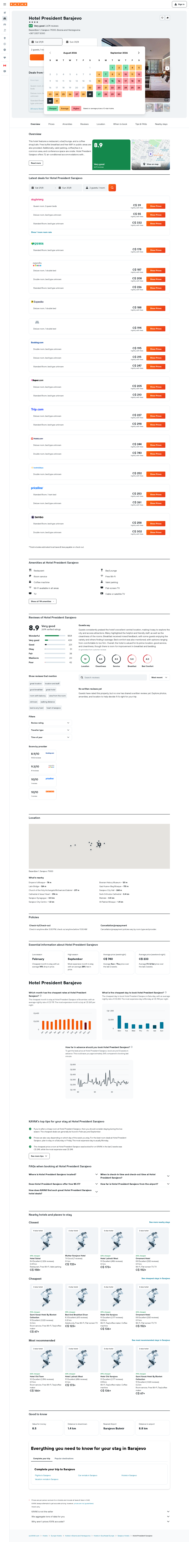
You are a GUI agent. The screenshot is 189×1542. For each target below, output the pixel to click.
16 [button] (50, 87)
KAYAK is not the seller (42, 1511)
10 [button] (57, 81)
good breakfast (36, 689)
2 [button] (50, 74)
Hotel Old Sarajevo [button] (109, 1314)
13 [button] (77, 81)
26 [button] (70, 94)
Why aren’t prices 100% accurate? (48, 1521)
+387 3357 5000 (37, 33)
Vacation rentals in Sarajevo (46, 1479)
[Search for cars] (4, 24)
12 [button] (70, 81)
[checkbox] (42, 755)
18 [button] (63, 87)
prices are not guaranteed (83, 1503)
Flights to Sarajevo (43, 1475)
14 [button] (83, 81)
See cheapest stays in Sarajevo (156, 1278)
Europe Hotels (56, 1536)
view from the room (57, 695)
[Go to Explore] (4, 38)
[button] (5, 4)
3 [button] (56, 74)
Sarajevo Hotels (123, 1536)
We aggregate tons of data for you (48, 1516)
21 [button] (83, 87)
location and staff (52, 683)
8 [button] (90, 74)
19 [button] (70, 87)
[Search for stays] (4, 18)
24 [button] (56, 94)
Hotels (45, 1536)
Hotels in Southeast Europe (104, 1536)
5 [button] (70, 74)
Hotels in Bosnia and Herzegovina (77, 1536)
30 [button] (50, 100)
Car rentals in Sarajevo (87, 1475)
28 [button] (83, 94)
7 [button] (83, 74)
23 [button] (50, 94)
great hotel (50, 689)
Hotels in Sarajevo (129, 1475)
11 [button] (63, 81)
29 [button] (90, 94)
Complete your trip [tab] (41, 1458)
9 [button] (50, 81)
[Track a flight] (4, 44)
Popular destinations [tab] (64, 1458)
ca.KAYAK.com (34, 1536)
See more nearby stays (159, 1222)
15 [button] (90, 81)
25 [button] (63, 94)
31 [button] (57, 100)
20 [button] (76, 87)
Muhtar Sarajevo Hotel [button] (75, 1255)
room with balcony (38, 695)
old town (33, 702)
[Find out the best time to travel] (4, 50)
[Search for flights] (4, 13)
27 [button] (77, 94)
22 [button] (90, 87)
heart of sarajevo (54, 708)
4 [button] (63, 74)
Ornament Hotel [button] (143, 1258)
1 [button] (112, 67)
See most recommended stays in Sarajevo (151, 1340)
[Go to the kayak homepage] (18, 4)
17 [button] (57, 87)
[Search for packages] (4, 30)
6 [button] (76, 74)
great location (36, 683)
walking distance (48, 702)
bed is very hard (36, 708)
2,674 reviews (51, 25)
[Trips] (4, 57)
